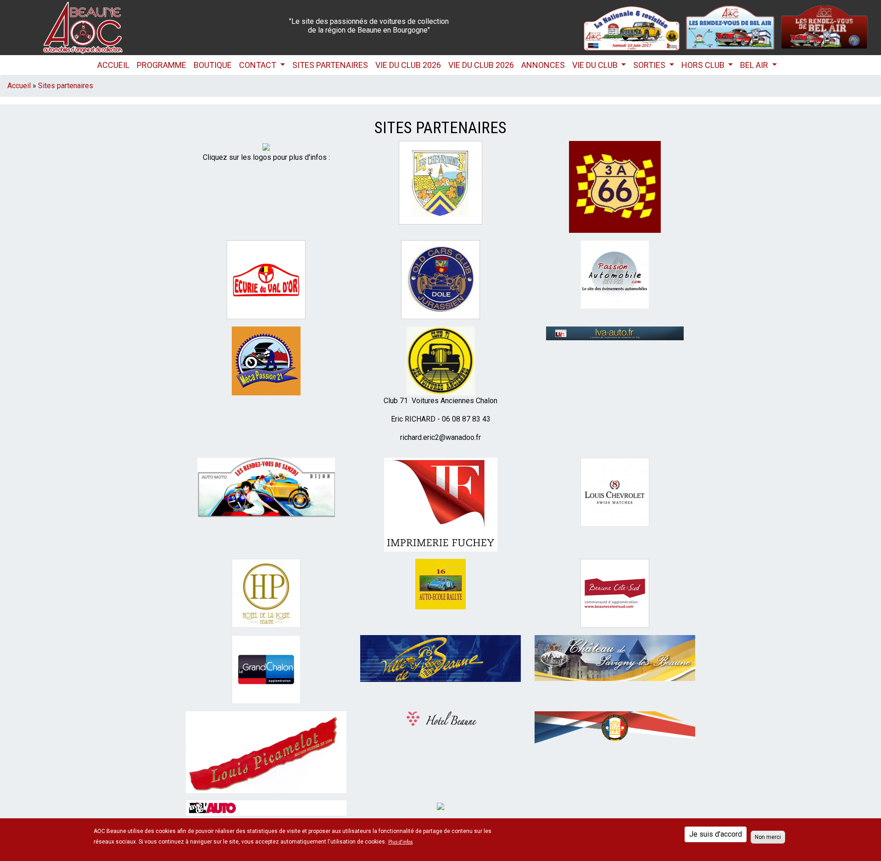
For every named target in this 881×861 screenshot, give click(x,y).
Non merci (768, 837)
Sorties (650, 65)
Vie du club (595, 65)
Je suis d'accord (715, 834)
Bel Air (755, 65)
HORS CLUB (703, 65)
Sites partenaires (330, 65)
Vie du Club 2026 (408, 65)
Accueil (113, 65)
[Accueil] (83, 27)
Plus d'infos (400, 842)
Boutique (213, 65)
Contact (258, 65)
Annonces (543, 65)
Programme (161, 65)
